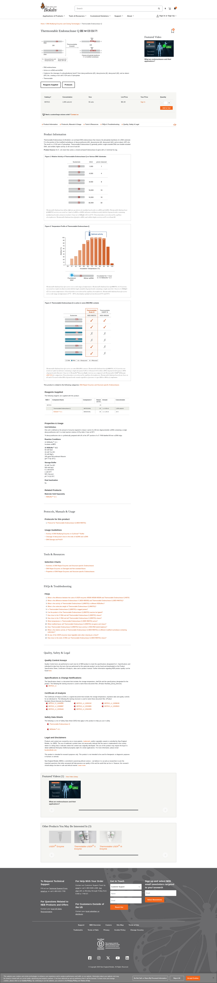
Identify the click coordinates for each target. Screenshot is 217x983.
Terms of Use (134, 925)
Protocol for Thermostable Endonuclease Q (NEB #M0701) (67, 523)
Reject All (176, 978)
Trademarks (78, 930)
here (50, 671)
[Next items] (165, 810)
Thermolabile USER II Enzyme (85, 847)
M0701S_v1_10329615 (111, 706)
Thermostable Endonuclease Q (60, 724)
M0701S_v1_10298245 (111, 703)
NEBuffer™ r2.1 (57, 411)
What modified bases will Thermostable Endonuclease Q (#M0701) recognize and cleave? (77, 624)
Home (43, 24)
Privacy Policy (72, 981)
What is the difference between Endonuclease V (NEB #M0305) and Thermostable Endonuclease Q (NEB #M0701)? (85, 600)
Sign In (143, 102)
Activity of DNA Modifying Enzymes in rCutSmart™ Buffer (65, 534)
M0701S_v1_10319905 (84, 706)
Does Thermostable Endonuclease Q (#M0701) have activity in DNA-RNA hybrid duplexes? (77, 627)
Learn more (81, 765)
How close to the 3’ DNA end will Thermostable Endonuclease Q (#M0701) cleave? (75, 618)
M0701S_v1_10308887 (56, 706)
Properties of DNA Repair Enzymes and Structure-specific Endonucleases (70, 571)
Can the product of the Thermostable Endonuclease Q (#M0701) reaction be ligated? (75, 612)
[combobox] (115, 8)
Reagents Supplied (50, 85)
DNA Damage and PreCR (54, 539)
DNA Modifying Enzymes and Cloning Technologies (63, 24)
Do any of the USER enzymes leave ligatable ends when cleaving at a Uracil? (73, 635)
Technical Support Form (58, 888)
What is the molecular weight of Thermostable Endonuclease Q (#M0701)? (72, 606)
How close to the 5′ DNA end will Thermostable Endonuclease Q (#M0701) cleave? (74, 615)
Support (81, 925)
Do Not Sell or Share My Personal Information (150, 978)
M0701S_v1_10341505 (84, 709)
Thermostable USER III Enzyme (111, 847)
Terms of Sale (93, 930)
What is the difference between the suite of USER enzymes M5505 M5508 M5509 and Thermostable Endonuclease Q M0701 (89, 597)
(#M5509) (49, 375)
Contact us (74, 114)
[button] (159, 8)
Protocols (68, 85)
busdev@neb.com (51, 750)
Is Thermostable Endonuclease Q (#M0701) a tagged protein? (68, 609)
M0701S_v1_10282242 (84, 703)
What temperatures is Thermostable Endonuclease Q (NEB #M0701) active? (73, 621)
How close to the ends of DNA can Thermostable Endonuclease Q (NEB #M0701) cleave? (77, 638)
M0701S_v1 (52, 686)
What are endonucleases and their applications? (157, 60)
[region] (108, 978)
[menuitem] (54, 16)
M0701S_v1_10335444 (56, 709)
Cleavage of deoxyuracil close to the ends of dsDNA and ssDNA (67, 537)
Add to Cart (166, 108)
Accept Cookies (192, 978)
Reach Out (119, 907)
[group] (108, 793)
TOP (174, 125)
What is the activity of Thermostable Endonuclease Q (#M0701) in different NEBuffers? (76, 603)
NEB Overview (95, 925)
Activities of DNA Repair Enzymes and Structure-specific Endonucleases (70, 566)
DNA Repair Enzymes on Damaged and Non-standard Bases (66, 568)
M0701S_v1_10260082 (56, 703)
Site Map (120, 925)
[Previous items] (51, 810)
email (77, 888)
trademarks (87, 741)
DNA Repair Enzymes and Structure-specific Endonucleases (99, 385)
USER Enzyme (56, 846)
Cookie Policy (119, 930)
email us (44, 891)
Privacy (106, 930)
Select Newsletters (154, 900)
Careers (109, 925)
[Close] (213, 977)
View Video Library (72, 777)
